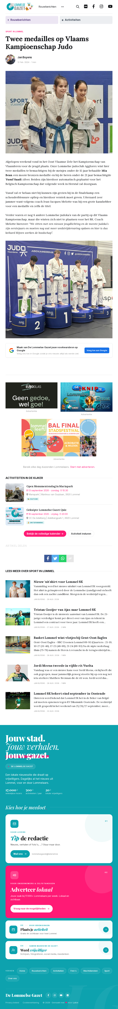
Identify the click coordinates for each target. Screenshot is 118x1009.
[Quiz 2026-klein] (86, 397)
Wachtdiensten (90, 971)
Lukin (75, 1002)
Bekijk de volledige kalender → (45, 533)
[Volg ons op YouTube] (110, 6)
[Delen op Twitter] (55, 558)
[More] (62, 6)
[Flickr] (67, 995)
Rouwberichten (47, 6)
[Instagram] (54, 995)
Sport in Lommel (14, 31)
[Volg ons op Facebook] (93, 6)
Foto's (74, 971)
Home (22, 971)
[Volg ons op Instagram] (101, 6)
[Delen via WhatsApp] (62, 558)
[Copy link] (70, 558)
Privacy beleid (12, 1002)
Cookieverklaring (31, 1002)
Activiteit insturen (81, 533)
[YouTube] (61, 995)
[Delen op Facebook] (48, 558)
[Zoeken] (77, 6)
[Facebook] (48, 995)
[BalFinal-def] (59, 438)
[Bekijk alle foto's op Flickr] (85, 6)
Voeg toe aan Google (97, 350)
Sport (107, 971)
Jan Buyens (25, 57)
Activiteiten (58, 971)
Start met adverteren (82, 466)
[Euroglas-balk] (31, 395)
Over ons (12, 978)
